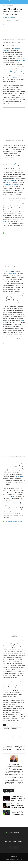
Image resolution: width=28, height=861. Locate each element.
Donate (20, 841)
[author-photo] (14, 762)
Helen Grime (9, 725)
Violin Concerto (13, 273)
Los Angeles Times (10, 768)
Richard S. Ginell (10, 17)
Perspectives (14, 856)
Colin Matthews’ (7, 640)
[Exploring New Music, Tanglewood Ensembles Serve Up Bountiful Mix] (6, 798)
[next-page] (6, 818)
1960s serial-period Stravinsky (11, 184)
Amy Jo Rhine (19, 476)
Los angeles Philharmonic (16, 726)
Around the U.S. (10, 5)
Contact (15, 841)
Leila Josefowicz (7, 271)
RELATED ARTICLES (8, 790)
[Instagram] (14, 847)
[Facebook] (10, 847)
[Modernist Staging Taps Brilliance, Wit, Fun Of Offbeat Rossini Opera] (6, 812)
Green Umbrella (14, 77)
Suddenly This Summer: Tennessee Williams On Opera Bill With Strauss (18, 805)
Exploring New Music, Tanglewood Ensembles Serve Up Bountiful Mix (18, 798)
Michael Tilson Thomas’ (15, 202)
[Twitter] (17, 847)
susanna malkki (14, 728)
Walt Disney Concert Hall (15, 72)
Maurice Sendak (12, 161)
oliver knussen (6, 728)
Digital (21, 855)
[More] (21, 20)
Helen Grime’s (9, 338)
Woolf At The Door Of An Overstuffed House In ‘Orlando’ (19, 748)
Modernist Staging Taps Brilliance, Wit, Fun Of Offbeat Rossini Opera (18, 812)
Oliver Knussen (21, 60)
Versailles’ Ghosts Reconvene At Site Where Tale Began (7, 748)
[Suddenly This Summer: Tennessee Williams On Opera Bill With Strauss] (6, 805)
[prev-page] (4, 818)
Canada (13, 855)
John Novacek (10, 510)
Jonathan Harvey (17, 725)
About (6, 841)
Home (4, 5)
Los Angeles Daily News (16, 776)
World (17, 855)
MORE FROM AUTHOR (9, 792)
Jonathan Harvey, (7, 496)
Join (10, 841)
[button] (3, 2)
